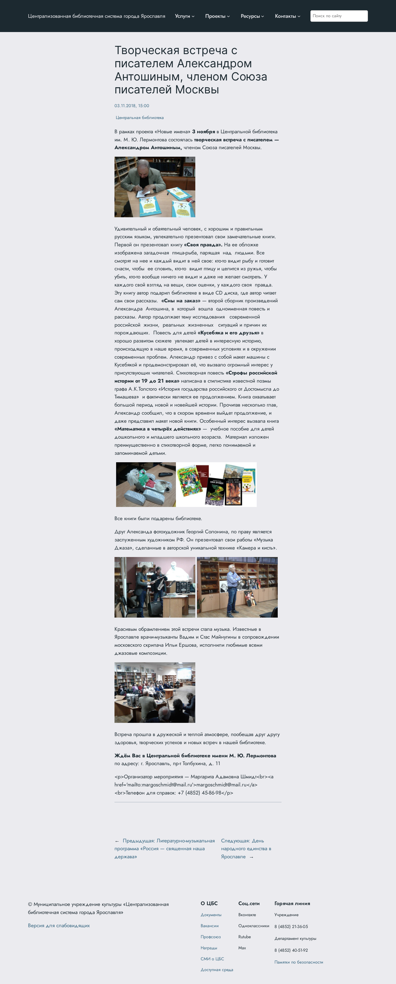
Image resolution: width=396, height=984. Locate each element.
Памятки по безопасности (299, 962)
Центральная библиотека (139, 117)
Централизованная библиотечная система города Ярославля (96, 16)
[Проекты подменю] (228, 16)
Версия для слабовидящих (59, 925)
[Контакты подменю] (299, 16)
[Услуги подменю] (193, 16)
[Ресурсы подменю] (262, 16)
